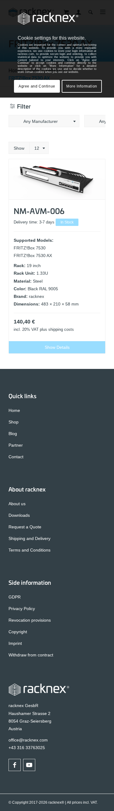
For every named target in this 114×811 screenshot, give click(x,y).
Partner (16, 445)
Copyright (18, 631)
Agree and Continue (37, 86)
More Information (81, 86)
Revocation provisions (30, 620)
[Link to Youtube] (29, 765)
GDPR (15, 597)
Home (14, 410)
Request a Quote (25, 526)
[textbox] (44, 121)
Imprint (15, 643)
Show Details (57, 347)
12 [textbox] (36, 148)
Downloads (19, 515)
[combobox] (44, 121)
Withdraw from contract (31, 654)
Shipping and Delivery (29, 538)
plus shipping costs (57, 329)
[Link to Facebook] (15, 765)
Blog (13, 433)
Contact (16, 456)
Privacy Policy (22, 608)
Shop (14, 422)
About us (17, 503)
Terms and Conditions (29, 550)
